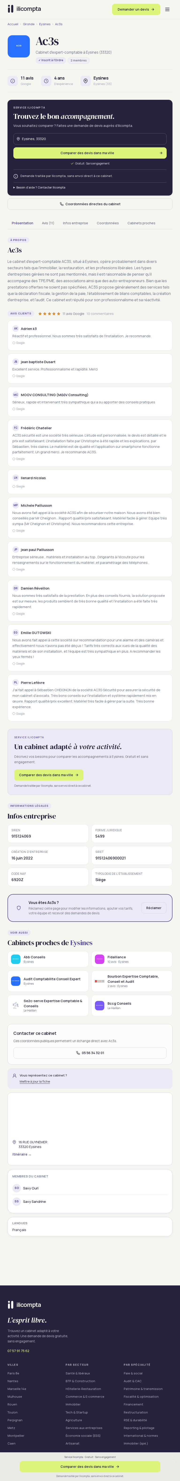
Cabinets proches (141, 223)
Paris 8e (13, 1373)
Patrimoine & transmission (143, 1389)
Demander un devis (133, 9)
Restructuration (136, 1412)
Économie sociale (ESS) (83, 1435)
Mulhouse (15, 1396)
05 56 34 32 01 (93, 1053)
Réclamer (153, 908)
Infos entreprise (75, 223)
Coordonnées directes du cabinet (92, 204)
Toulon (13, 1412)
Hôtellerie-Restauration (83, 1389)
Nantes (13, 1381)
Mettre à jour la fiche (35, 1081)
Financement (133, 1404)
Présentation (22, 223)
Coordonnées (108, 223)
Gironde (28, 24)
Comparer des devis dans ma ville (46, 775)
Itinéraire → (21, 1154)
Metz (11, 1428)
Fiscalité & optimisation (141, 1396)
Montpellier (16, 1435)
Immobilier (73, 1404)
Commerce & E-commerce (85, 1396)
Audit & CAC (133, 1381)
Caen (11, 1443)
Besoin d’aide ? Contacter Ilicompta (40, 187)
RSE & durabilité (135, 1420)
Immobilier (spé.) (136, 1443)
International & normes (141, 1435)
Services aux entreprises (84, 1428)
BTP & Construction (80, 1381)
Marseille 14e (17, 1389)
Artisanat (72, 1443)
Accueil (13, 24)
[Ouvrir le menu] (167, 9)
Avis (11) (48, 223)
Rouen (12, 1404)
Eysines (44, 24)
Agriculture (74, 1420)
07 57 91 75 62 (18, 1351)
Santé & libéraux (78, 1373)
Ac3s (58, 24)
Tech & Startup (77, 1412)
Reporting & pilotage (139, 1428)
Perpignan (15, 1420)
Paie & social (133, 1373)
